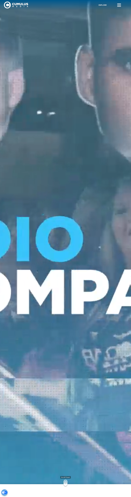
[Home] (36, 5)
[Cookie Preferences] (4, 492)
